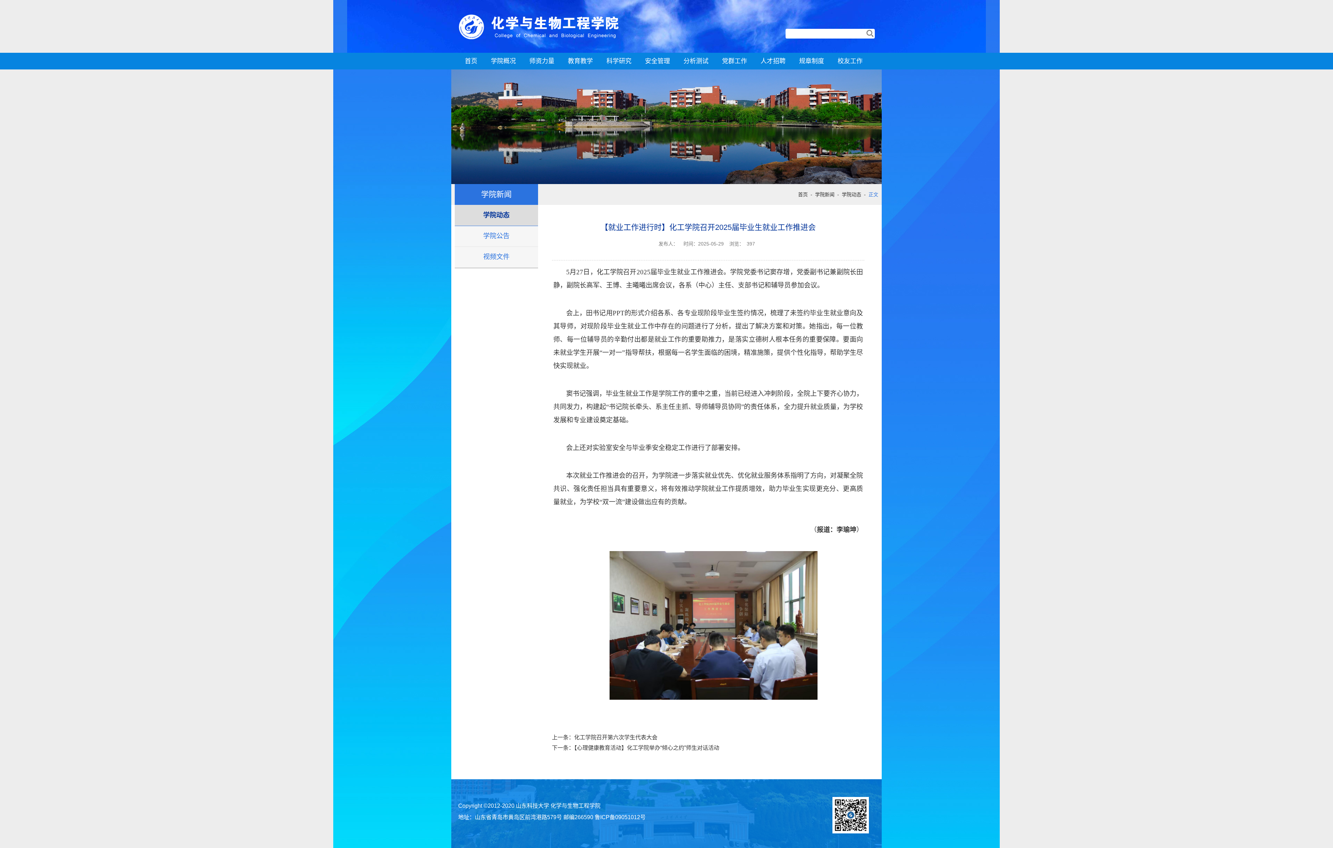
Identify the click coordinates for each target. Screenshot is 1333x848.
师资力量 (541, 61)
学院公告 (496, 236)
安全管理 (657, 61)
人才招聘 (773, 61)
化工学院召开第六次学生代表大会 (615, 737)
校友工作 (850, 61)
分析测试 (696, 61)
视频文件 (496, 256)
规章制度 (811, 61)
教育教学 (580, 61)
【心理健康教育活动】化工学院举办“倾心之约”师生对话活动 (646, 748)
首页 (471, 61)
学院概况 (503, 61)
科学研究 (618, 61)
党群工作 (734, 61)
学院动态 (496, 215)
